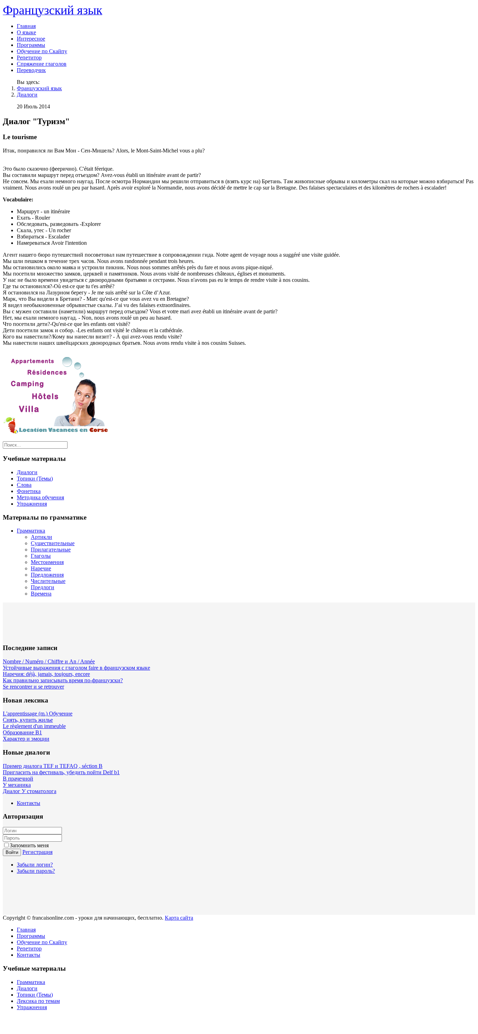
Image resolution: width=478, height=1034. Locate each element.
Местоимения (47, 562)
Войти (12, 852)
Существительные (53, 543)
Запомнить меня (29, 845)
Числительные (48, 581)
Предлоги (42, 587)
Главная (26, 26)
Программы (31, 45)
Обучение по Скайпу (42, 51)
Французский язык (39, 88)
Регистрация (37, 852)
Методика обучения (40, 497)
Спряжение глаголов (41, 64)
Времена (41, 594)
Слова (24, 485)
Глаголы (41, 556)
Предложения (47, 575)
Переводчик (31, 70)
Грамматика (31, 531)
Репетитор (29, 57)
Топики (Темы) (35, 479)
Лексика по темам (38, 1001)
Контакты (28, 803)
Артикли (41, 537)
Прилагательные (51, 549)
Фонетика (29, 491)
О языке (26, 32)
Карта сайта (179, 918)
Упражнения (32, 504)
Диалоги (27, 95)
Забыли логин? (35, 865)
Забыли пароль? (36, 871)
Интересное (31, 39)
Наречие (41, 568)
